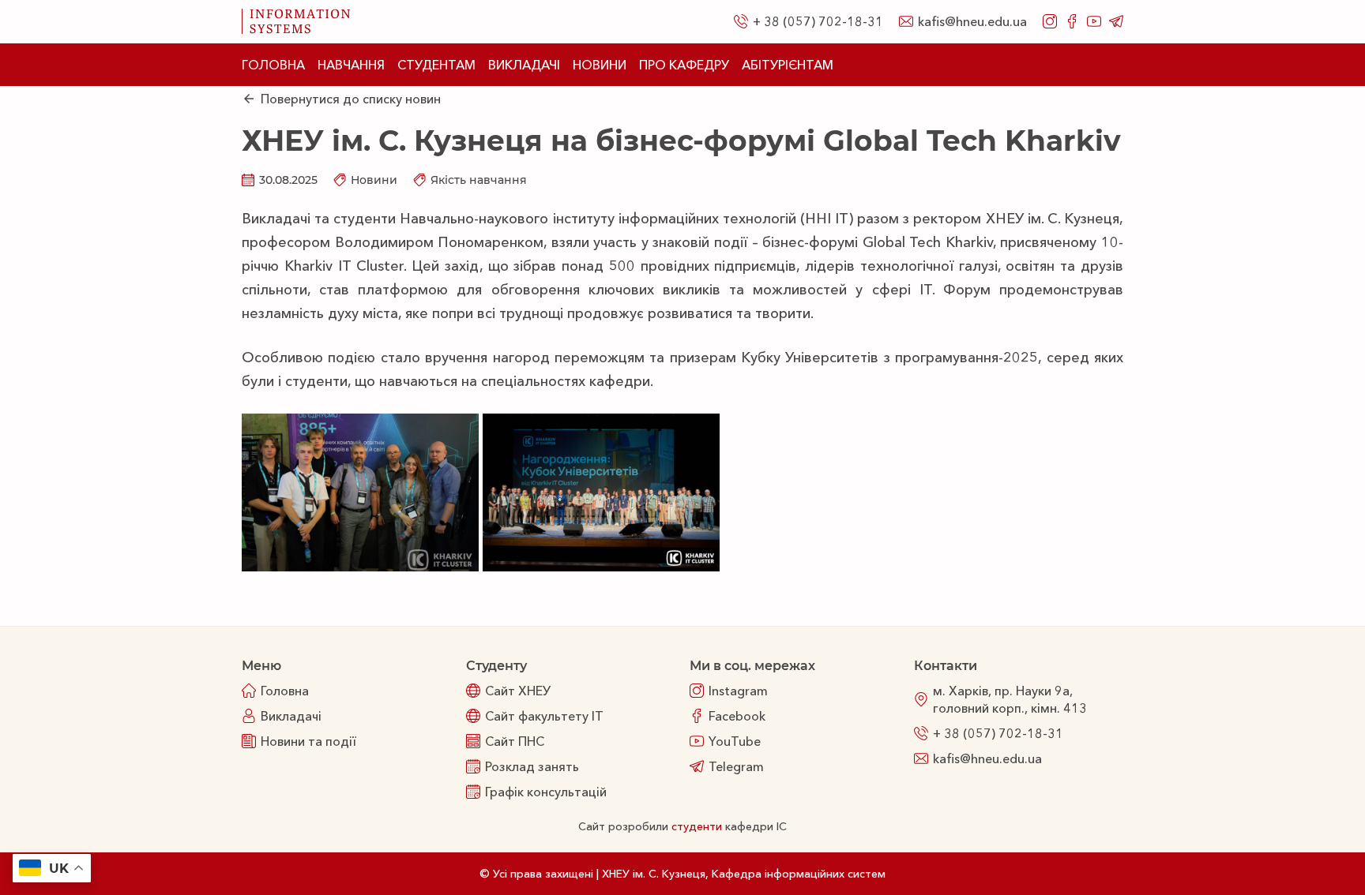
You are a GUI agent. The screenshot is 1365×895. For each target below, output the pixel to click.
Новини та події (308, 741)
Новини (599, 65)
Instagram (738, 690)
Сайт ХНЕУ (518, 690)
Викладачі (524, 65)
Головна (273, 65)
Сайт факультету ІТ (544, 716)
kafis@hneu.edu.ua (972, 21)
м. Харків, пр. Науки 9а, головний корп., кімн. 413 (1010, 699)
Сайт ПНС (514, 741)
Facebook (737, 716)
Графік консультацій (546, 792)
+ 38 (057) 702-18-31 (818, 21)
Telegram (736, 766)
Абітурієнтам (787, 65)
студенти (696, 826)
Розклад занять (532, 766)
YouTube (735, 741)
